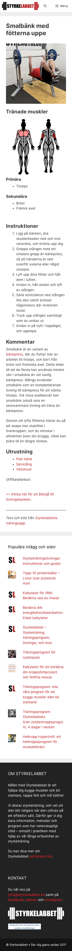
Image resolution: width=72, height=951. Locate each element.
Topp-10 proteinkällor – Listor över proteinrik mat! (41, 578)
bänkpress (14, 354)
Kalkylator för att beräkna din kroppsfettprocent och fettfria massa (43, 672)
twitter (31, 900)
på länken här (41, 856)
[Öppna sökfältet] (45, 6)
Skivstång (24, 464)
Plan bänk (24, 459)
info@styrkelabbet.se (26, 895)
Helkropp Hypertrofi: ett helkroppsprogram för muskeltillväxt (42, 742)
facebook (16, 900)
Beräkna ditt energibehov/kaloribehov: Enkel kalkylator (43, 613)
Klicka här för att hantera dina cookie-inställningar (24, 926)
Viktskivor (24, 469)
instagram (53, 900)
